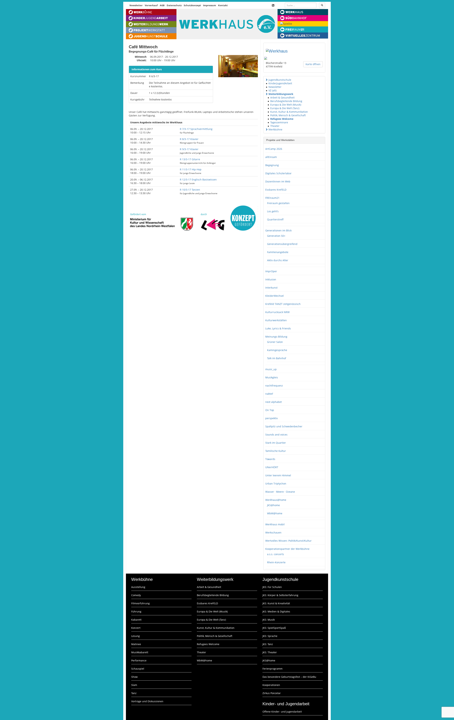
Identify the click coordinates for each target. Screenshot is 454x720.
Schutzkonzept (192, 5)
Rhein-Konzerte (276, 562)
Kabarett (136, 619)
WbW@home (274, 513)
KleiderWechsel (274, 295)
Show (134, 676)
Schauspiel (137, 668)
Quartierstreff (275, 219)
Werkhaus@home (275, 500)
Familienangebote (277, 252)
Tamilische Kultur (275, 451)
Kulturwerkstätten (276, 320)
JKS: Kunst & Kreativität (276, 603)
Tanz (134, 693)
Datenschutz (174, 5)
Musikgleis (271, 377)
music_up (271, 369)
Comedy (136, 595)
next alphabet (273, 402)
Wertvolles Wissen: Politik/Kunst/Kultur (288, 540)
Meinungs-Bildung (276, 336)
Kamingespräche (277, 350)
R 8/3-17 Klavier (189, 139)
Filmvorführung (140, 603)
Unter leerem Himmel (278, 475)
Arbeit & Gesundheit (282, 97)
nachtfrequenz (274, 385)
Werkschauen (273, 532)
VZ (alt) (272, 90)
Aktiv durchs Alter (277, 260)
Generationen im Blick (278, 230)
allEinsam (271, 157)
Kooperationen (271, 685)
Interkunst (271, 287)
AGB (162, 5)
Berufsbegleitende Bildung (286, 101)
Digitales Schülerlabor (278, 173)
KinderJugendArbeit (280, 83)
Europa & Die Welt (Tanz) (284, 108)
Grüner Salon (275, 342)
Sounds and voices (276, 434)
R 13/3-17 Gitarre (190, 159)
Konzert (135, 627)
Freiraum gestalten (278, 203)
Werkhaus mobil (275, 524)
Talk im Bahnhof (276, 358)
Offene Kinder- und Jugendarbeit (282, 711)
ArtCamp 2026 (273, 148)
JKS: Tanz (267, 644)
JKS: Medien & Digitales (276, 611)
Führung (136, 611)
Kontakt (223, 5)
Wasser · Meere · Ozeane (280, 491)
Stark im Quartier (275, 442)
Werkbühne (275, 129)
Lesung (135, 636)
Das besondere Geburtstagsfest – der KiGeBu (289, 676)
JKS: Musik (268, 619)
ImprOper (271, 271)
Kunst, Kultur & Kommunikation (289, 111)
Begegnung (272, 165)
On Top (269, 410)
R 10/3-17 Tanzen (190, 189)
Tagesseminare (279, 122)
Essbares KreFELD (275, 189)
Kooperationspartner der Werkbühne (287, 549)
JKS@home (273, 505)
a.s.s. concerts (275, 554)
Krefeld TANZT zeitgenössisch (283, 304)
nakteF (269, 393)
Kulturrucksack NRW (277, 312)
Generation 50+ (276, 235)
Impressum (209, 5)
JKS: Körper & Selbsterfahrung (280, 595)
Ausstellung (138, 587)
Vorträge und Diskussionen (147, 701)
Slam (134, 685)
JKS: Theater (269, 652)
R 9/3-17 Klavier (189, 149)
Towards (270, 459)
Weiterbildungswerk (280, 94)
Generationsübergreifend (282, 244)
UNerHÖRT (271, 467)
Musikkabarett (139, 652)
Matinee (136, 644)
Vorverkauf (151, 5)
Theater (274, 126)
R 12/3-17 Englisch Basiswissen (198, 179)
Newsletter (136, 5)
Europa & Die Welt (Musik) (285, 104)
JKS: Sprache (269, 636)
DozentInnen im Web (277, 181)
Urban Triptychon (275, 483)
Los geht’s (273, 211)
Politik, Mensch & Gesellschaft (288, 115)
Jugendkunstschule (279, 79)
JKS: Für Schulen (272, 587)
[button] (266, 79)
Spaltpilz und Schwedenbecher (283, 426)
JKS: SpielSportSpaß (274, 627)
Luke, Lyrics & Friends (278, 328)
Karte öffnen (313, 64)
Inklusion (270, 279)
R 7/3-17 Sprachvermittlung (196, 129)
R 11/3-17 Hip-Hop (190, 169)
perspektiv (271, 418)
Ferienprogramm (272, 668)
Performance (138, 660)
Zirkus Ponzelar (271, 693)
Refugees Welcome (281, 119)
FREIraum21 (272, 197)
